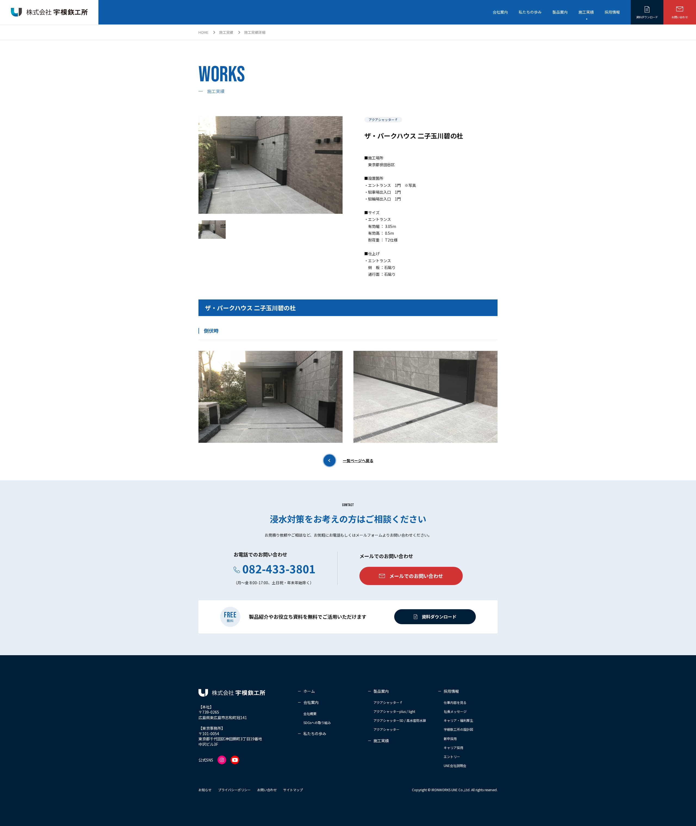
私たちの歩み (530, 12)
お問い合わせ (680, 17)
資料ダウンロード (647, 17)
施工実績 (586, 12)
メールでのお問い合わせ (416, 575)
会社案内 (500, 12)
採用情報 (612, 12)
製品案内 (560, 12)
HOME (203, 32)
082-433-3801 (279, 568)
